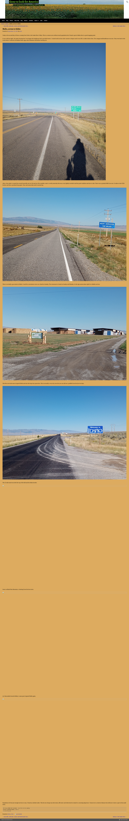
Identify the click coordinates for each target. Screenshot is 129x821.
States (36, 20)
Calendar (31, 20)
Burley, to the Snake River (119, 26)
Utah (12, 814)
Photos (11, 20)
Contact (45, 20)
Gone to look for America (8, 819)
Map (22, 20)
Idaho (7, 23)
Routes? (25, 20)
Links (41, 20)
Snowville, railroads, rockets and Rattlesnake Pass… (16, 26)
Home (3, 20)
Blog (7, 20)
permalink (19, 814)
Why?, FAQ (16, 20)
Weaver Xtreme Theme (124, 819)
